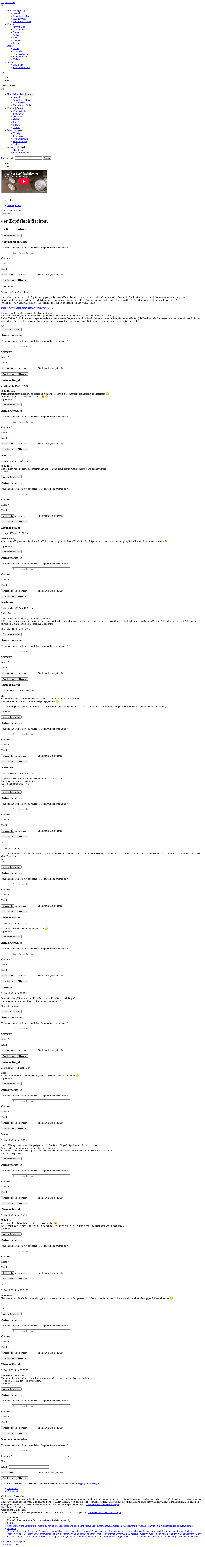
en (8, 80)
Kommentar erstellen (11, 210)
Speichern (6, 1541)
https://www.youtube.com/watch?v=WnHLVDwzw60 (27, 308)
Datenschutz (13, 1491)
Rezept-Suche (19, 27)
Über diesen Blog (21, 16)
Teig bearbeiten (20, 54)
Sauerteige (18, 51)
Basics (10, 45)
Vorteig (16, 48)
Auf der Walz (19, 18)
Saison (16, 43)
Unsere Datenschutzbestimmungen (102, 1504)
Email (5, 269)
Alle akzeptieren (22, 1507)
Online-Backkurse (21, 67)
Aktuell (16, 13)
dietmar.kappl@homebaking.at (84, 1483)
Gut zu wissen (20, 56)
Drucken (6, 213)
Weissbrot (18, 32)
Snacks (16, 40)
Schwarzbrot (19, 29)
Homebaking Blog (16, 10)
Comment (6, 258)
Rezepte (11, 24)
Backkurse (18, 64)
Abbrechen (22, 280)
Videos (16, 59)
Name (5, 263)
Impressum (12, 1488)
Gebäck (17, 35)
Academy (11, 62)
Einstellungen (8, 1507)
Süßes (16, 37)
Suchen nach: (7, 158)
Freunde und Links (22, 21)
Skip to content (8, 2)
